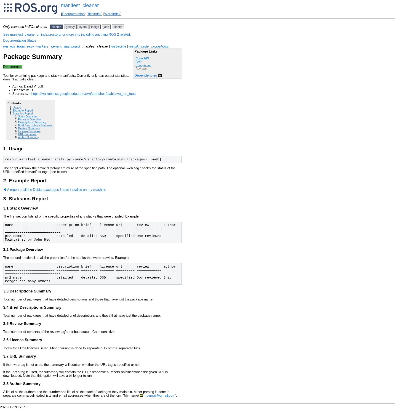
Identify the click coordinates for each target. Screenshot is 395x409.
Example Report (23, 110)
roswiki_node (139, 46)
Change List (143, 65)
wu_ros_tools (14, 46)
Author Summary (28, 137)
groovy (70, 27)
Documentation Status (19, 40)
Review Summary (29, 128)
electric (56, 27)
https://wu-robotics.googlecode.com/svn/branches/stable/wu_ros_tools (83, 94)
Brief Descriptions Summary (35, 125)
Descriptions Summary (32, 122)
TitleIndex (94, 14)
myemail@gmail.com (159, 395)
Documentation (73, 14)
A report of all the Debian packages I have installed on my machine (56, 189)
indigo (95, 27)
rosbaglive (118, 46)
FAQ (138, 62)
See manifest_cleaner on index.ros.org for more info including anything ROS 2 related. (67, 34)
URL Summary (27, 134)
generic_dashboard (65, 46)
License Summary (29, 131)
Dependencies (145, 75)
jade (106, 27)
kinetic (118, 27)
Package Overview (29, 119)
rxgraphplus (160, 46)
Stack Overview (27, 116)
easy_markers (37, 46)
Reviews (141, 68)
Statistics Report (23, 113)
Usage (17, 107)
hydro (83, 27)
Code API (142, 58)
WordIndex (112, 14)
